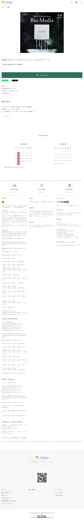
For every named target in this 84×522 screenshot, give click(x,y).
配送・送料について (7, 492)
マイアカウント (59, 489)
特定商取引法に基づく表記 (8, 88)
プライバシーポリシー (7, 503)
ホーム (3, 7)
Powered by (33, 517)
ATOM (33, 489)
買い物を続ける (6, 93)
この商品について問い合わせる (10, 91)
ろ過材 (8, 7)
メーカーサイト (6, 116)
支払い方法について (7, 498)
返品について (5, 86)
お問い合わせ (58, 495)
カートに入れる (44, 75)
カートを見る (58, 492)
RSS (30, 489)
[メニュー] (81, 2)
